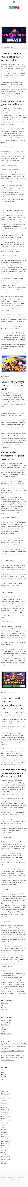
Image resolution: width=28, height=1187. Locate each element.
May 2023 (3, 1152)
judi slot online (5, 1024)
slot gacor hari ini (5, 1022)
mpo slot (3, 1027)
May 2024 (3, 1130)
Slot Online (4, 1077)
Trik (2, 1081)
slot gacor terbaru (6, 1020)
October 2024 (5, 1118)
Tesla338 (3, 1005)
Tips (2, 1079)
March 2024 (4, 1134)
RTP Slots (13, 692)
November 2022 (5, 1157)
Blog (12, 47)
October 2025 (5, 1096)
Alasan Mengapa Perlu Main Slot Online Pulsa (11, 56)
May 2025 (3, 1105)
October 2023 (5, 1145)
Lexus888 (3, 1007)
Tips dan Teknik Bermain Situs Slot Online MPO (13, 1044)
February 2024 (5, 1136)
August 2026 (4, 1091)
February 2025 (5, 1109)
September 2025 (5, 1098)
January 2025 (4, 1112)
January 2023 (4, 1154)
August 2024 (4, 1123)
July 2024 (3, 1125)
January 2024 (4, 1139)
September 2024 (5, 1121)
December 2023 (5, 1141)
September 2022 (5, 1159)
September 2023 (5, 1148)
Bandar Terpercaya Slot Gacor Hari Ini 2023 (12, 385)
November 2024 (5, 1116)
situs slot (3, 1031)
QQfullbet (4, 1010)
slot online (17, 764)
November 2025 (5, 1094)
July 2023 (3, 1150)
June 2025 (4, 1103)
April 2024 (4, 1132)
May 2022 (3, 1163)
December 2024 (5, 1114)
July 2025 (3, 1100)
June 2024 (4, 1127)
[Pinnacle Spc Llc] (14, 8)
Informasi (3, 1072)
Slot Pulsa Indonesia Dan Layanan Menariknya (13, 1055)
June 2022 (4, 1161)
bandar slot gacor (6, 1033)
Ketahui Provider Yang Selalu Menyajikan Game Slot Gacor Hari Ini (12, 703)
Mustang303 (4, 1003)
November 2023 (5, 1143)
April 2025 (4, 1107)
